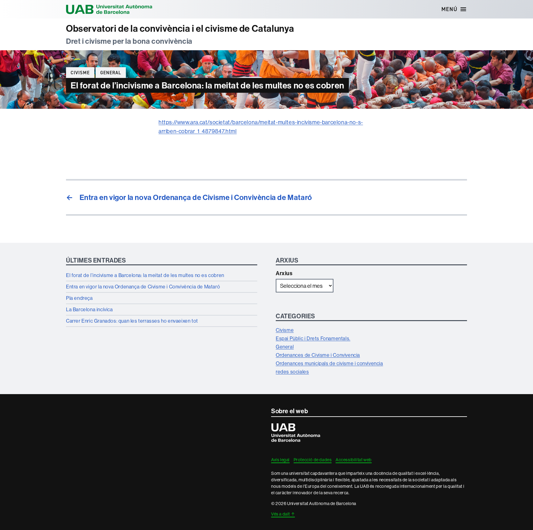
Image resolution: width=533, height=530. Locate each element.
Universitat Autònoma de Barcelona (109, 9)
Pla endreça (79, 298)
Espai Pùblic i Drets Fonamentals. (313, 338)
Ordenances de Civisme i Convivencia (318, 355)
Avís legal (280, 460)
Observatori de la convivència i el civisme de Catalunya (180, 28)
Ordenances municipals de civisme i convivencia (329, 363)
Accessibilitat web (354, 460)
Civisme (80, 73)
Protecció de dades (313, 460)
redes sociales (292, 372)
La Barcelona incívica (89, 309)
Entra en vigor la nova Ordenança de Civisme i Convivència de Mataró (143, 286)
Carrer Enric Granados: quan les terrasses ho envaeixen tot (132, 321)
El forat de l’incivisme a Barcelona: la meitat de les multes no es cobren (145, 275)
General (110, 73)
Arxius (284, 273)
